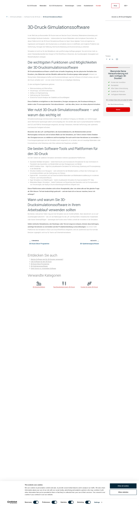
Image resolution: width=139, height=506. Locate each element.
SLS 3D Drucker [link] (32, 6)
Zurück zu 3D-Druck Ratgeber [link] (122, 17)
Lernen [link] (79, 6)
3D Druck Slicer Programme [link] (40, 264)
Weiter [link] (118, 110)
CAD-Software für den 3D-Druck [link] (41, 262)
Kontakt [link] (98, 6)
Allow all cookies (123, 486)
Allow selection (123, 492)
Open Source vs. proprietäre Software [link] (43, 268)
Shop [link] (115, 6)
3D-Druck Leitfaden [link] (16, 17)
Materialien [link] (43, 6)
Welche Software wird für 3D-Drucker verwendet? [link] (47, 259)
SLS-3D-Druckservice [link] (55, 6)
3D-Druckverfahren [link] (39, 287)
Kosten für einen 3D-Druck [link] (89, 287)
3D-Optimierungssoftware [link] (39, 266)
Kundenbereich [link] (88, 6)
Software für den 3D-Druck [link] (32, 17)
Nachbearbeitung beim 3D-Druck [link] (64, 287)
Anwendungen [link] (69, 6)
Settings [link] (97, 502)
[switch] (54, 502)
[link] (12, 502)
